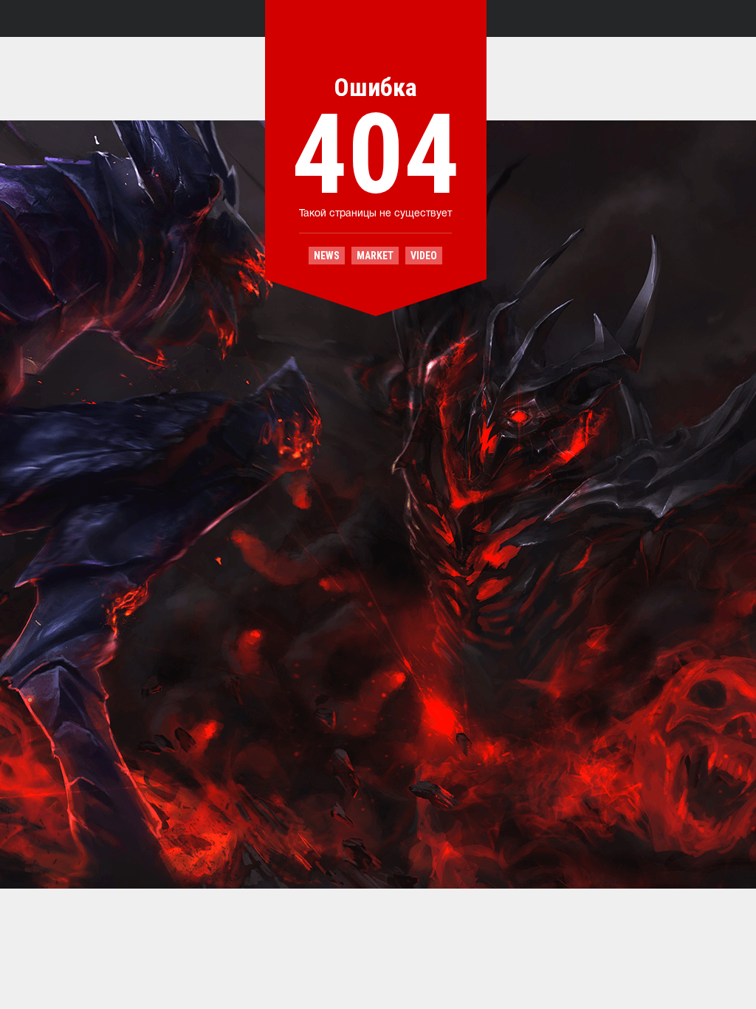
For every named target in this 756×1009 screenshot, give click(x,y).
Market (375, 255)
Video (423, 255)
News (327, 255)
